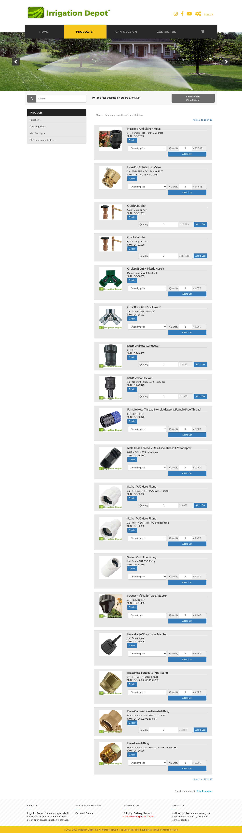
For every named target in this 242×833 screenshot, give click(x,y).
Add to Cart (187, 154)
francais (209, 14)
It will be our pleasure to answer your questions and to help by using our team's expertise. (191, 816)
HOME (44, 31)
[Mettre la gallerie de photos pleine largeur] (198, 13)
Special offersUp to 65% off (193, 98)
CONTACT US (165, 31)
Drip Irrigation (112, 115)
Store (99, 115)
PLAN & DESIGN (125, 31)
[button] (16, 62)
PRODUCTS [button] (84, 31)
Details (132, 140)
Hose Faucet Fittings (132, 115)
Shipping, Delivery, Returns (137, 813)
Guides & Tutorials (84, 813)
